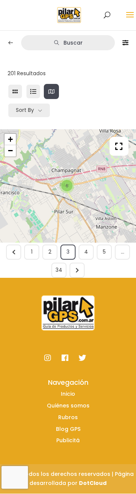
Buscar (73, 42)
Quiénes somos (68, 405)
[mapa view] (51, 91)
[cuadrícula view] (15, 91)
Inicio (68, 394)
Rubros (68, 417)
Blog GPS (68, 429)
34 (59, 270)
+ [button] (10, 139)
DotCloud (93, 483)
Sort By (25, 110)
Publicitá (68, 440)
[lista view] (33, 91)
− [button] (10, 150)
